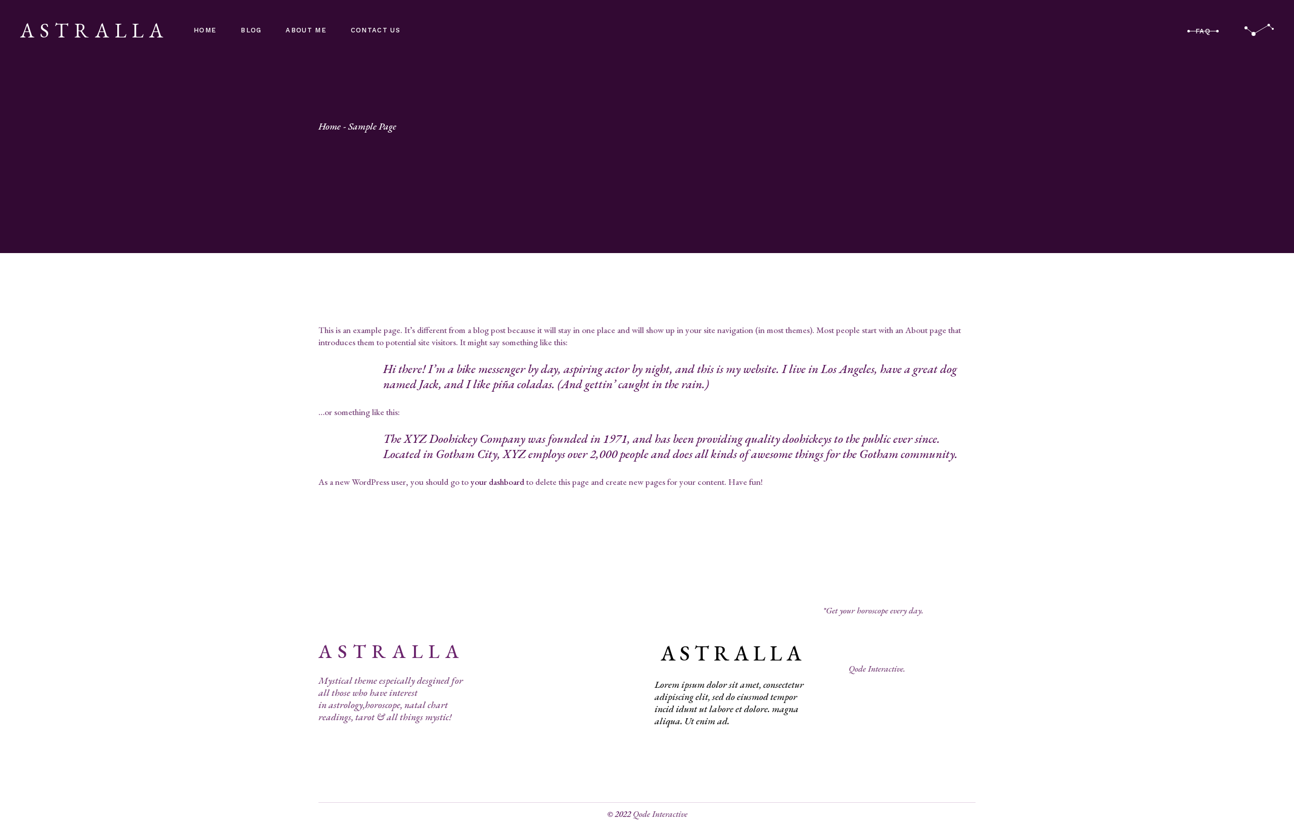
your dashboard (497, 481)
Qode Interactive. (877, 668)
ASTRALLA (94, 30)
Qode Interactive (660, 813)
